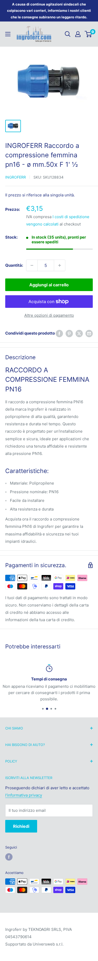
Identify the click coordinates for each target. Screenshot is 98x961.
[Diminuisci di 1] (31, 265)
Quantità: (14, 265)
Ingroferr (15, 177)
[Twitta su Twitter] (79, 333)
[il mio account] (77, 34)
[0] (88, 34)
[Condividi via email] (89, 333)
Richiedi (21, 826)
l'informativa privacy (23, 795)
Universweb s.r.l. (48, 944)
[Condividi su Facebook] (59, 333)
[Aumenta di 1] (59, 265)
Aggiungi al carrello (49, 284)
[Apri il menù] (7, 34)
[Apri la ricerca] (68, 34)
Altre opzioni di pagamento (49, 315)
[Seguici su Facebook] (9, 857)
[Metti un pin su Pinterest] (69, 333)
